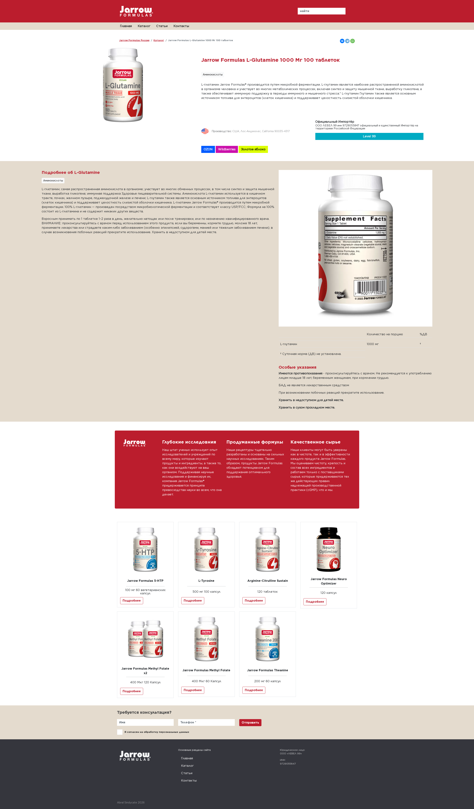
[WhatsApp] (352, 41)
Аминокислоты (213, 74)
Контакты (181, 26)
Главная (126, 26)
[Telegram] (347, 41)
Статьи (162, 26)
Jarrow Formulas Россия (134, 40)
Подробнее (132, 600)
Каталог (144, 26)
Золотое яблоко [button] (253, 149)
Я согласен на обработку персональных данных (156, 732)
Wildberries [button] (227, 149)
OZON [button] (208, 149)
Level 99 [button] (369, 136)
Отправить (250, 722)
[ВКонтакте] (342, 41)
